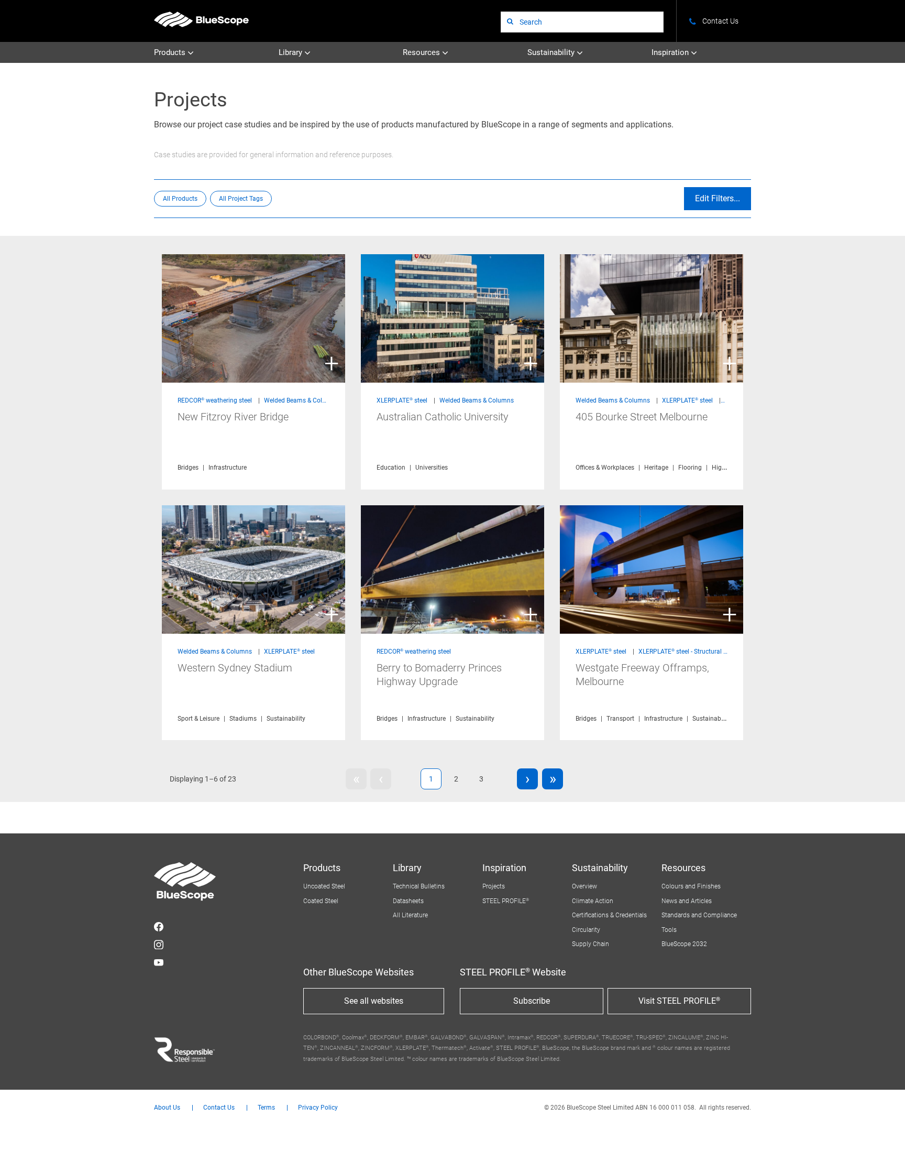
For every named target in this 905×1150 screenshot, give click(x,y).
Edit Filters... (717, 198)
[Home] (201, 19)
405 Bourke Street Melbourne (642, 416)
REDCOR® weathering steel (215, 400)
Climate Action (592, 901)
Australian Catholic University (443, 416)
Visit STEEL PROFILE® (679, 1001)
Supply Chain (590, 944)
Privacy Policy (318, 1108)
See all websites (373, 1001)
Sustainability (552, 52)
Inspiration (671, 52)
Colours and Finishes (691, 886)
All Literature (410, 915)
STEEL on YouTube (158, 962)
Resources (422, 52)
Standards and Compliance (699, 915)
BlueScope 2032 (684, 944)
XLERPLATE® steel (402, 400)
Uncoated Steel (324, 886)
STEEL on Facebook (158, 926)
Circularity (586, 930)
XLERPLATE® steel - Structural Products (693, 651)
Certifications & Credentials (609, 915)
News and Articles (686, 901)
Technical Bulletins (419, 886)
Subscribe (531, 1001)
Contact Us (219, 1108)
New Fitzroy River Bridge (233, 416)
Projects (493, 886)
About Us (167, 1108)
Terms (266, 1108)
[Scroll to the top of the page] (883, 1128)
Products (170, 52)
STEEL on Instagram (158, 944)
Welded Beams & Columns (301, 400)
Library (291, 52)
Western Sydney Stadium (235, 667)
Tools (669, 930)
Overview (584, 886)
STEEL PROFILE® (505, 901)
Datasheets (408, 901)
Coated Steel (320, 901)
